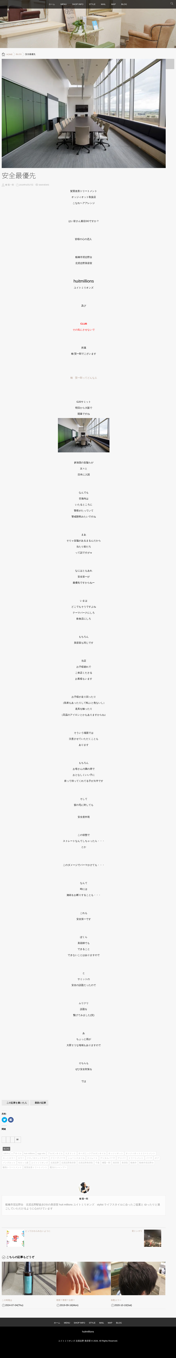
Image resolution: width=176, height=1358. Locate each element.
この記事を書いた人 (17, 1102)
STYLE (92, 4)
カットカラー (9, 1158)
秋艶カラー (116, 1300)
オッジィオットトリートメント (140, 1153)
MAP (113, 4)
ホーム (52, 4)
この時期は (7, 1300)
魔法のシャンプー (58, 1167)
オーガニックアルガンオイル (92, 1153)
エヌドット (70, 1153)
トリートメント (136, 1158)
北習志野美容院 (85, 1162)
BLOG (124, 4)
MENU (63, 4)
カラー (21, 1158)
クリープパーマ (58, 1158)
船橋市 (133, 1162)
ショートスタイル (76, 1158)
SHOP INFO (77, 4)
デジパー (122, 1158)
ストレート (92, 1158)
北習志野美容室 (68, 1162)
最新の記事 (40, 1102)
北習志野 (55, 1162)
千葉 (97, 1162)
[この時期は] (29, 1278)
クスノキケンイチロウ (37, 1158)
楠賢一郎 (106, 1162)
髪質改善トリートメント (35, 1167)
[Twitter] (8, 1140)
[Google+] (12, 1140)
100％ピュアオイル (12, 1153)
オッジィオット (115, 1153)
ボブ (157, 1158)
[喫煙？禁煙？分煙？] (83, 1278)
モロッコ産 (23, 1162)
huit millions (29, 1153)
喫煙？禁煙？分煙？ (65, 1300)
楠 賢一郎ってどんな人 (83, 377)
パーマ (149, 1158)
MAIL (103, 4)
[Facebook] (4, 1140)
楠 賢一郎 (9, 185)
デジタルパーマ (107, 1158)
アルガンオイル (55, 1153)
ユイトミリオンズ (39, 1162)
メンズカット (9, 1162)
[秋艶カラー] (138, 1278)
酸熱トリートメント (12, 1167)
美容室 (116, 1162)
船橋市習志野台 (146, 1162)
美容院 (125, 1162)
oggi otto (41, 1153)
